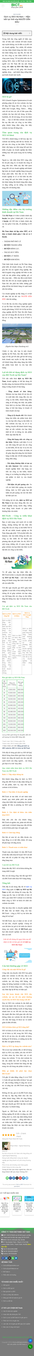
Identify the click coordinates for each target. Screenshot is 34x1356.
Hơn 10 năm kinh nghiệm (10, 1311)
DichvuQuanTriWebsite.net (10, 1268)
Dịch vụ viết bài (7, 1301)
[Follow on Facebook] (3, 1258)
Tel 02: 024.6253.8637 (10, 1251)
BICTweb (21, 61)
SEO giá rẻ (6, 1285)
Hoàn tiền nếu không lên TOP (12, 1314)
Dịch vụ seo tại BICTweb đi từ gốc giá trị (15, 1317)
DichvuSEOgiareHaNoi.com (11, 1265)
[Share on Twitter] (13, 1178)
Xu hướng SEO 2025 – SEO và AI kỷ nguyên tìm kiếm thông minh (17, 1207)
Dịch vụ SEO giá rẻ (8, 1288)
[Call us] (12, 1258)
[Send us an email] (9, 1258)
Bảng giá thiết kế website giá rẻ (12, 1298)
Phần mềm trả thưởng (9, 1275)
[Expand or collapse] (29, 33)
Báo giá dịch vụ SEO (9, 1291)
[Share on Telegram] (26, 1178)
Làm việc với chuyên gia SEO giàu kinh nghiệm (16, 1324)
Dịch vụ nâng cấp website (10, 1294)
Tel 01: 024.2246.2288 (10, 1249)
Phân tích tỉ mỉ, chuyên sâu (11, 1320)
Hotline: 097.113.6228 (10, 1253)
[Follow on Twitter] (6, 1258)
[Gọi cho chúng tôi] (30, 1347)
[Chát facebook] (30, 1340)
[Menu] (3, 5)
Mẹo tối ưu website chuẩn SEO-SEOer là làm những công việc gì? (4, 1207)
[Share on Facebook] (10, 1178)
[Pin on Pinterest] (20, 1178)
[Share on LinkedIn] (23, 1178)
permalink (17, 1186)
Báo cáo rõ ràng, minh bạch (11, 1327)
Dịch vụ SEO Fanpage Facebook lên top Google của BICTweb (29, 1207)
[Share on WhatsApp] (7, 1178)
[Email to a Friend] (17, 1178)
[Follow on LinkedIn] (16, 1258)
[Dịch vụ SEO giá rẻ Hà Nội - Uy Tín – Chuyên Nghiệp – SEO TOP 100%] (17, 6)
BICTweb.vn (6, 1272)
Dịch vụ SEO (17, 14)
